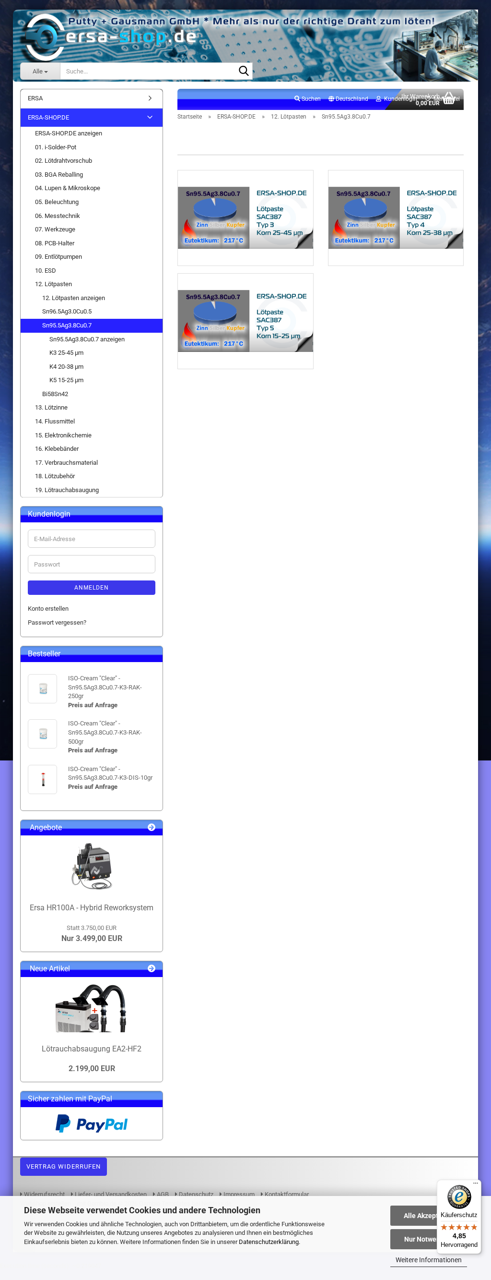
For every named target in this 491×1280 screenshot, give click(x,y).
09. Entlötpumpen (58, 256)
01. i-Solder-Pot (55, 147)
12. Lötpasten (53, 284)
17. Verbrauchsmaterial (66, 462)
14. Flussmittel (55, 421)
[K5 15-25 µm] (245, 321)
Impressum (238, 1194)
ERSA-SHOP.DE (48, 117)
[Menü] (475, 1185)
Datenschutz (195, 1194)
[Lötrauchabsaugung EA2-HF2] (92, 1008)
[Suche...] (243, 71)
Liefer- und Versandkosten (110, 1194)
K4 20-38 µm (66, 366)
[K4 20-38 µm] (396, 218)
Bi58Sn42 (55, 394)
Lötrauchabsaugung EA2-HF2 (91, 1048)
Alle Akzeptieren (429, 1216)
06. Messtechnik (57, 215)
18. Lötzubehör (55, 476)
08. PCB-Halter (54, 243)
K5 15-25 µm (66, 380)
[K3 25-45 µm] (245, 218)
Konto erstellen (48, 608)
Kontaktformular (286, 1194)
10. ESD (45, 270)
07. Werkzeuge (55, 229)
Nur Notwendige (429, 1239)
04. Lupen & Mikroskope (67, 188)
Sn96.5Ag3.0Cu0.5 (67, 311)
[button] (348, 99)
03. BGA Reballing (59, 174)
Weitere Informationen (429, 1260)
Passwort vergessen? (57, 622)
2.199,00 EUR (92, 1068)
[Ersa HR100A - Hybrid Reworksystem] (92, 867)
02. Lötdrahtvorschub (63, 160)
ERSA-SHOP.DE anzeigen (68, 133)
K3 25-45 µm (66, 352)
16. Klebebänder (57, 448)
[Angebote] (151, 827)
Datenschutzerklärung (269, 1241)
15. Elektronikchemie (63, 435)
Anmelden (91, 587)
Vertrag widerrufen (63, 1166)
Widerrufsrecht (44, 1194)
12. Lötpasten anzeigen (73, 298)
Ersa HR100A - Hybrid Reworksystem (91, 907)
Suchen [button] (310, 99)
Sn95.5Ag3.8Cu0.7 (67, 325)
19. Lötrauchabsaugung (67, 490)
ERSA (35, 98)
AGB (162, 1194)
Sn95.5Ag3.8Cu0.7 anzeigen (87, 339)
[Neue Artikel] (151, 969)
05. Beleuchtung (57, 201)
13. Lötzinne (51, 407)
